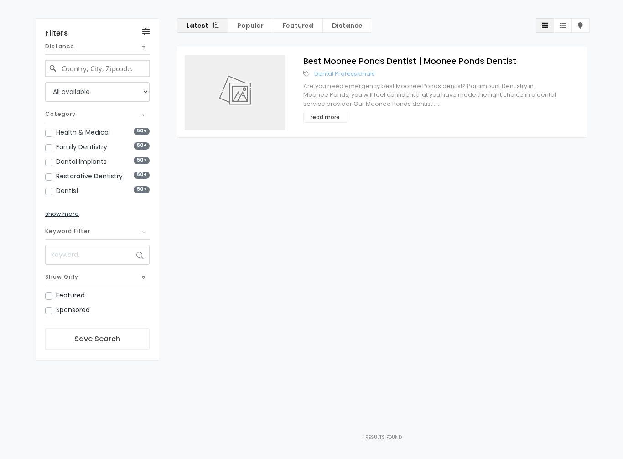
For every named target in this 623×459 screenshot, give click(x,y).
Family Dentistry (81, 146)
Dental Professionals (344, 74)
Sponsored (73, 309)
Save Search (97, 339)
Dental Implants (81, 161)
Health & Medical (83, 132)
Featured (70, 295)
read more (325, 117)
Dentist (67, 190)
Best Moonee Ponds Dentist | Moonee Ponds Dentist (409, 61)
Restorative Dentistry (89, 176)
